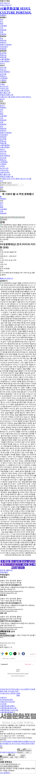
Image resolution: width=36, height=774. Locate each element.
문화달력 (3, 30)
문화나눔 (3, 55)
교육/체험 (3, 26)
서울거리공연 (5, 90)
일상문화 (3, 53)
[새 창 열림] (18, 746)
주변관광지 (4, 572)
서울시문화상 (5, 61)
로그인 (2, 99)
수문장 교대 (4, 88)
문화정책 (3, 49)
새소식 (2, 63)
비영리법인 (4, 47)
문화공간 (3, 42)
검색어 (2, 185)
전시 (1, 21)
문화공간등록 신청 (6, 95)
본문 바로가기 (5, 3)
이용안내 (3, 697)
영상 (1, 38)
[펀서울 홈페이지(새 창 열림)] (15, 179)
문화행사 (3, 15)
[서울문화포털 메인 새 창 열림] (18, 723)
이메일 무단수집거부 (7, 702)
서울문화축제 (5, 59)
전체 (1, 32)
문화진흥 (3, 57)
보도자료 (3, 74)
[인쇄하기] (3, 219)
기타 (1, 28)
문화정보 (3, 34)
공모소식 (3, 70)
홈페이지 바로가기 (6, 278)
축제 (1, 24)
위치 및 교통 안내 (6, 570)
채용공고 (3, 76)
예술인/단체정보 (6, 44)
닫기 (1, 181)
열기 (9, 766)
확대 (1, 619)
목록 (18, 695)
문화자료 (3, 40)
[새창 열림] (3, 217)
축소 (5, 619)
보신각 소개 (4, 86)
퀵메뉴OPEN (22, 756)
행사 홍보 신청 (5, 93)
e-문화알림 (4, 78)
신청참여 (3, 80)
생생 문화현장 (5, 72)
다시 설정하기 (5, 773)
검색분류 (3, 183)
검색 (1, 187)
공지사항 (3, 67)
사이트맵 (3, 704)
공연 (1, 19)
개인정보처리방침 (6, 699)
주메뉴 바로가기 (6, 5)
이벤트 (2, 84)
